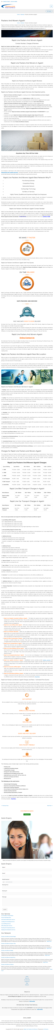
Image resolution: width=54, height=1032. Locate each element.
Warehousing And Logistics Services (9, 172)
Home (27, 976)
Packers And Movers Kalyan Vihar (8, 943)
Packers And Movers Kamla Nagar (8, 936)
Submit (4, 909)
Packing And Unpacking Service (8, 927)
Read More (37, 676)
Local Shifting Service (6, 923)
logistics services (47, 660)
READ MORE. (32, 1001)
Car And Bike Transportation (7, 915)
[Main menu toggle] (51, 6)
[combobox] (3, 882)
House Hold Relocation (6, 917)
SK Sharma (46, 1029)
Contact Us (27, 981)
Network (27, 984)
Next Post (50, 805)
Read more (49, 941)
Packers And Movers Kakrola (7, 964)
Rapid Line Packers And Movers (30, 1029)
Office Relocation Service (6, 925)
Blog (27, 983)
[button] (49, 11)
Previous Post (4, 805)
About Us (27, 978)
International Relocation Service (8, 919)
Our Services (27, 979)
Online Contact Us (27, 338)
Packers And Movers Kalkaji (7, 950)
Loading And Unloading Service (8, 921)
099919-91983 (6, 1)
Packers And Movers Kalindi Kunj (8, 957)
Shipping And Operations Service (8, 929)
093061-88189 (14, 1)
